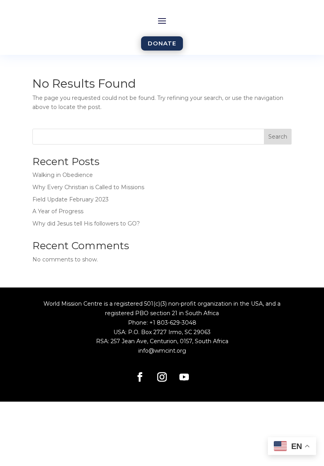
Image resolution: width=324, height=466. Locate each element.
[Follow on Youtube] (184, 377)
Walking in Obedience (62, 175)
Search (277, 136)
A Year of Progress (57, 211)
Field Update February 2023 (70, 199)
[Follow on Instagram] (162, 377)
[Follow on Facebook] (139, 377)
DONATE (162, 43)
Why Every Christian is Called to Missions (88, 187)
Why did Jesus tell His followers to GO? (86, 223)
